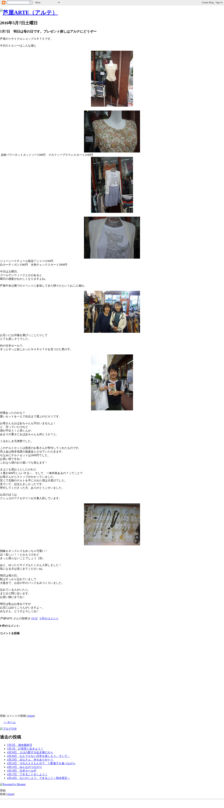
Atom (30, 715)
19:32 (34, 618)
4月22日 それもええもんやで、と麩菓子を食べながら (41, 763)
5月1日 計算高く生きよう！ (25, 748)
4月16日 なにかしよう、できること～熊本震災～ (38, 778)
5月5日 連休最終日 (19, 744)
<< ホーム (10, 722)
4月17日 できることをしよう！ (27, 774)
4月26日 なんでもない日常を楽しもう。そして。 (38, 755)
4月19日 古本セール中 (21, 770)
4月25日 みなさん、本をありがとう (30, 759)
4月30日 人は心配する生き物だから (30, 752)
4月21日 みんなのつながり (24, 767)
